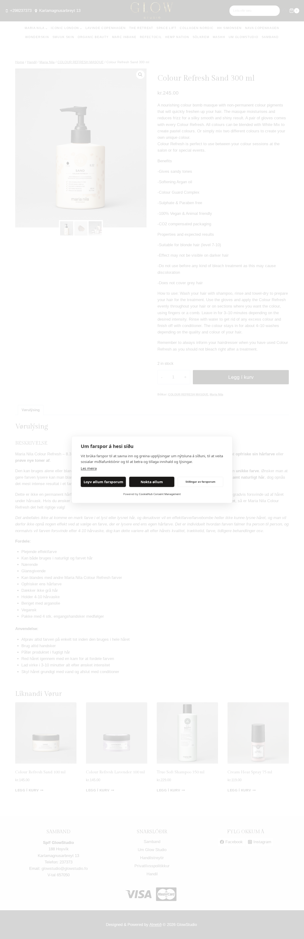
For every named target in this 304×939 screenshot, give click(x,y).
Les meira (89, 468)
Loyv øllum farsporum (103, 481)
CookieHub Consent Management (160, 494)
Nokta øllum (152, 481)
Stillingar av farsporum (200, 481)
